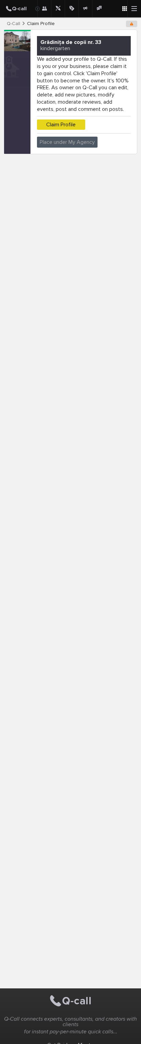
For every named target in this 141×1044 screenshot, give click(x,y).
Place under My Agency (67, 142)
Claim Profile (61, 124)
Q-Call (13, 23)
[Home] (18, 8)
